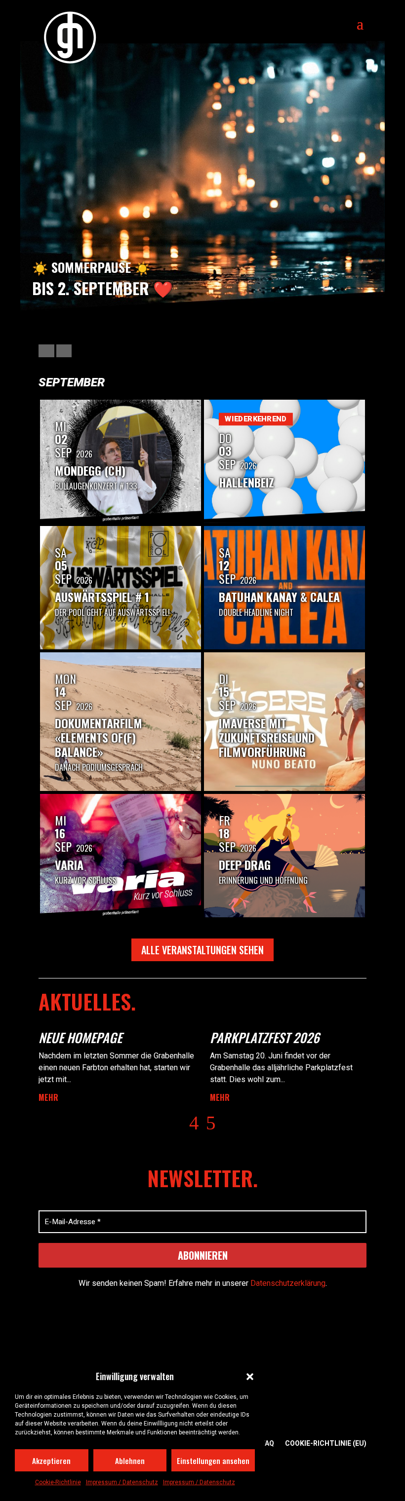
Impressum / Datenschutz (122, 1482)
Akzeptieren (51, 1460)
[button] (250, 1377)
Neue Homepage (80, 1037)
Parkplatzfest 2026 (265, 1037)
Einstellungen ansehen (213, 1460)
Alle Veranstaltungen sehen (202, 949)
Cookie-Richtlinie (58, 1482)
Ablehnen (130, 1460)
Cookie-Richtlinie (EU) (325, 1443)
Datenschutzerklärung (287, 1283)
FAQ (267, 1443)
